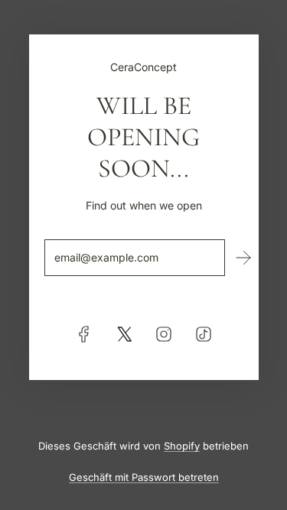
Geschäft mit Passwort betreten (144, 477)
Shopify (182, 446)
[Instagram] (163, 334)
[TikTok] (203, 334)
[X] (124, 334)
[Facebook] (84, 334)
